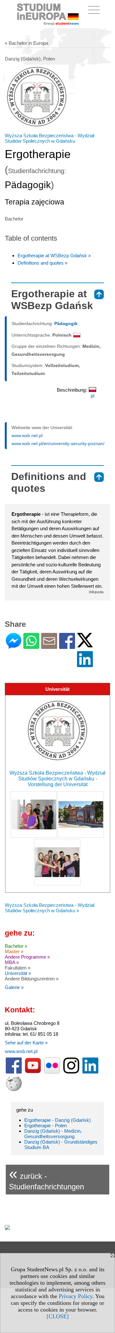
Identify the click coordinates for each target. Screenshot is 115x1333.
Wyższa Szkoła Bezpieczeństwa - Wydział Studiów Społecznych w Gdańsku (49, 138)
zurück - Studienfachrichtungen (46, 1178)
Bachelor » (16, 946)
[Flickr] (52, 1072)
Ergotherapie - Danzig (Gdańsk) (57, 1120)
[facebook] (14, 1072)
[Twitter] (85, 644)
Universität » (18, 973)
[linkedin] (90, 1072)
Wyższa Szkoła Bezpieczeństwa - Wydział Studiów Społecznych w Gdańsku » (49, 907)
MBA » (12, 962)
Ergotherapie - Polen (45, 1125)
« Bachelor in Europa (26, 43)
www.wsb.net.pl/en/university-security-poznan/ (58, 443)
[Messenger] (13, 646)
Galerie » (14, 987)
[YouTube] (33, 1072)
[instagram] (71, 1072)
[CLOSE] (58, 1316)
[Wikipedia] (14, 1089)
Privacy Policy (75, 1296)
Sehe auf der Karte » (26, 1042)
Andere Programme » (27, 957)
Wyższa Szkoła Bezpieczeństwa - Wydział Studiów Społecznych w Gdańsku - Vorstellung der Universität (57, 778)
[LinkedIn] (85, 664)
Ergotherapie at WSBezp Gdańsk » (54, 255)
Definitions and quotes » (42, 263)
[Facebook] (67, 646)
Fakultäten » (17, 967)
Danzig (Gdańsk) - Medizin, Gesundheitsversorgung (53, 1133)
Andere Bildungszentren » (31, 978)
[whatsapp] (31, 646)
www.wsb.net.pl (27, 435)
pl (92, 395)
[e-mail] (49, 646)
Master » (14, 951)
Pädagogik (66, 323)
